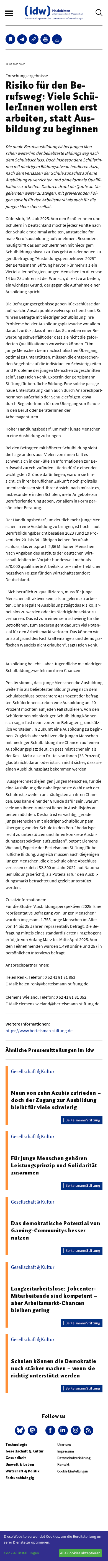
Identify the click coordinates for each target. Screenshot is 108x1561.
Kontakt (63, 1464)
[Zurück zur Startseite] (54, 13)
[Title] (33, 39)
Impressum (65, 1451)
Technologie (16, 1444)
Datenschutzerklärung (74, 1458)
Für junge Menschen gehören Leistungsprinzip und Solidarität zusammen (54, 1165)
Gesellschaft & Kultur (24, 1451)
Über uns (64, 1444)
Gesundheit (16, 1457)
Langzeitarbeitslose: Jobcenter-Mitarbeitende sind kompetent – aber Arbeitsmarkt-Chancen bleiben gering (54, 1299)
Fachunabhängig (20, 1477)
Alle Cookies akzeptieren (80, 1552)
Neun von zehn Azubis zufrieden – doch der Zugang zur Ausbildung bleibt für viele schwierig (56, 1100)
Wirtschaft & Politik (22, 1471)
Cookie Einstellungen (72, 1471)
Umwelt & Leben (20, 1464)
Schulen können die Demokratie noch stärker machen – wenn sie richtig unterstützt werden (53, 1368)
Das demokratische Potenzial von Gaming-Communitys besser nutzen (55, 1230)
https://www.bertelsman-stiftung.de (39, 1030)
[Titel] (10, 39)
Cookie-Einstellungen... (23, 1552)
